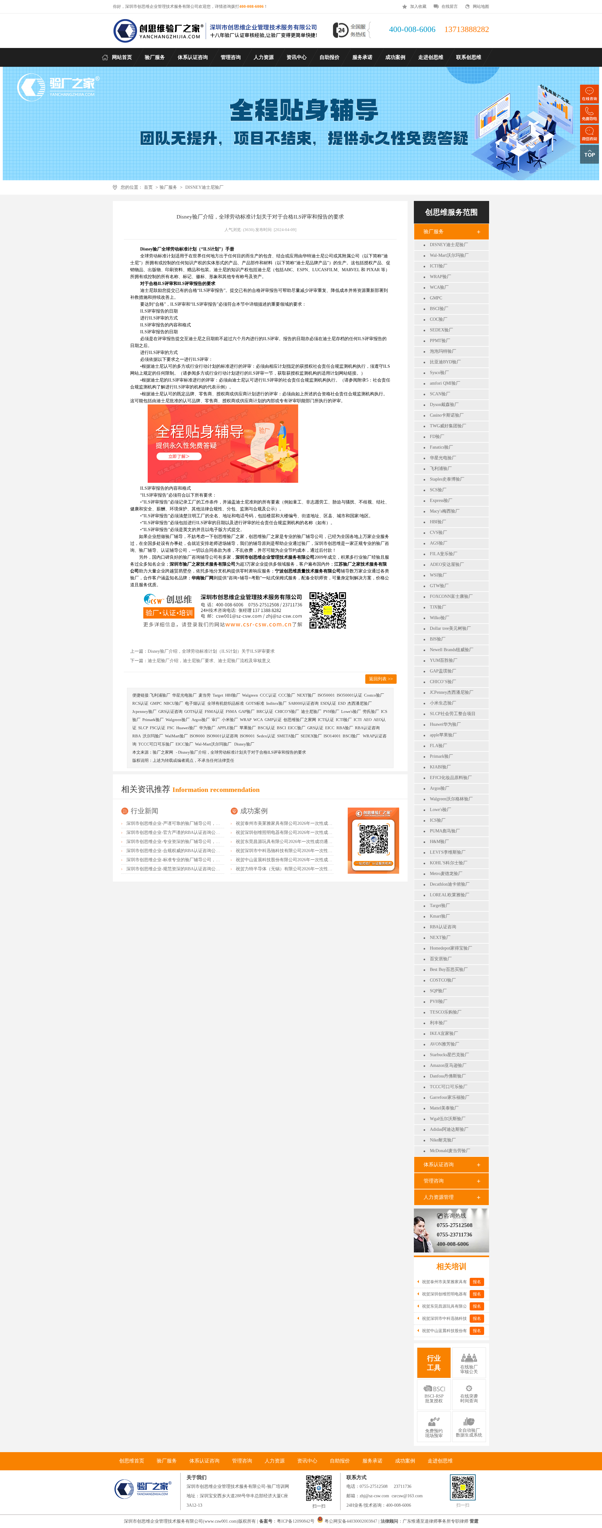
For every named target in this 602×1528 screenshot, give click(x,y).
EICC (330, 727)
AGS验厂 (438, 543)
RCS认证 (140, 703)
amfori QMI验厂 (445, 383)
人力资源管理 (439, 1197)
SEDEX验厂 (441, 330)
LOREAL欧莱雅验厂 (449, 895)
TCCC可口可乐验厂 (448, 1086)
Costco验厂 (374, 695)
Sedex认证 (266, 736)
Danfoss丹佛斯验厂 (448, 1076)
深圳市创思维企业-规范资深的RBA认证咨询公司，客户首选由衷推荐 (193, 869)
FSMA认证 (214, 711)
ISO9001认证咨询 (222, 736)
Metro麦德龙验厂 (446, 873)
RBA (136, 736)
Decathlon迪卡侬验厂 (450, 884)
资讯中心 (307, 1460)
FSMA (231, 711)
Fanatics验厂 (441, 447)
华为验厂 (207, 727)
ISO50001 (326, 695)
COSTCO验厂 (443, 980)
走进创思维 (440, 1460)
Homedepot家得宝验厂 (451, 948)
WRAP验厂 (440, 276)
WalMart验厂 (176, 736)
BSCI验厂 (439, 308)
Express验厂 (441, 500)
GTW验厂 (439, 585)
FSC (170, 727)
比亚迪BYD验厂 (445, 362)
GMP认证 (273, 719)
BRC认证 (264, 711)
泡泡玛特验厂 (443, 351)
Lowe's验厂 (440, 809)
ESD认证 (328, 703)
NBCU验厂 (173, 703)
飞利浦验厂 (441, 468)
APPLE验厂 (227, 727)
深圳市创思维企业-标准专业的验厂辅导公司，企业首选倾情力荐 (188, 859)
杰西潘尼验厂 (359, 703)
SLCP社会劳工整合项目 (453, 713)
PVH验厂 (438, 1001)
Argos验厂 (439, 788)
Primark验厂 (441, 756)
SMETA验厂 (288, 736)
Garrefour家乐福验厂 (449, 1097)
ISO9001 (247, 736)
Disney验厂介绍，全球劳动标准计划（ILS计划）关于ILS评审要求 (211, 651)
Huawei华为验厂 (445, 724)
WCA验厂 (439, 287)
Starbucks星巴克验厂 (449, 1054)
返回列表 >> (381, 679)
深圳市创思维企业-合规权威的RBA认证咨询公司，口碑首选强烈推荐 (193, 850)
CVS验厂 (438, 532)
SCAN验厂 (440, 394)
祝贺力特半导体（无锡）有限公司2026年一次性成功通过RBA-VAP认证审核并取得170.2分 (322, 869)
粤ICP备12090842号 (296, 1521)
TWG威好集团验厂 (448, 426)
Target (218, 695)
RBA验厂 (344, 727)
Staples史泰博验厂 (447, 479)
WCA (258, 719)
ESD (342, 703)
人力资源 (275, 1460)
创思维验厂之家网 (299, 719)
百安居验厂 (441, 958)
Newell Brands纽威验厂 (451, 649)
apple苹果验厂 (443, 735)
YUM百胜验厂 (443, 660)
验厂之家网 (163, 752)
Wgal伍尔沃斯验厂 (448, 1118)
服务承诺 (372, 1460)
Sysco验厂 (439, 372)
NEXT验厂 (440, 937)
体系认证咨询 (439, 1164)
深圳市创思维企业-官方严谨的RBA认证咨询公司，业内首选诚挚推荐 (193, 832)
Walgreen (250, 695)
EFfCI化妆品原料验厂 (451, 777)
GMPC (436, 298)
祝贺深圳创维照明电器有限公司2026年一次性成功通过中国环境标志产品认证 (310, 832)
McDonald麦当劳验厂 (450, 1150)
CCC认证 (268, 695)
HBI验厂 (438, 521)
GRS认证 (315, 727)
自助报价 (340, 1460)
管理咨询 (434, 1180)
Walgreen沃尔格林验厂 (451, 799)
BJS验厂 (438, 639)
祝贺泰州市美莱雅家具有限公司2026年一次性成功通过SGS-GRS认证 (302, 823)
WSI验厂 (438, 575)
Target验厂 (440, 905)
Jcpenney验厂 (144, 711)
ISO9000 (197, 736)
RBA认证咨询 (443, 927)
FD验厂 (437, 436)
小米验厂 (230, 719)
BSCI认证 (266, 727)
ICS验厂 (438, 820)
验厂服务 (168, 187)
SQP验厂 (438, 990)
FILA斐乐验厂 (443, 553)
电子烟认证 (195, 703)
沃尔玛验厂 (153, 736)
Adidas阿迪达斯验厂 (449, 1129)
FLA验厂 (438, 745)
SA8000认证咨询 (303, 703)
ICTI (358, 719)
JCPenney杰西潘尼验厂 (451, 692)
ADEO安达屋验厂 (447, 564)
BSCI (281, 727)
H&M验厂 (439, 841)
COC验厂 (438, 319)
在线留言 (449, 6)
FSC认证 (157, 727)
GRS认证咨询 (170, 711)
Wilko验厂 (439, 617)
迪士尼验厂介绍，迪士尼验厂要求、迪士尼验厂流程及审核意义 (209, 660)
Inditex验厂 (276, 703)
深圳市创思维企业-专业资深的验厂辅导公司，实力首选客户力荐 (188, 841)
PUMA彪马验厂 (445, 831)
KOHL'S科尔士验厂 (448, 863)
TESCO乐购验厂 (446, 1012)
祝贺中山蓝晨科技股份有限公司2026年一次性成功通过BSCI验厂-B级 (302, 859)
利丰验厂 (438, 1022)
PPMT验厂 (440, 340)
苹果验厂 (248, 727)
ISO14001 (332, 736)
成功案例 (254, 811)
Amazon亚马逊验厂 (448, 1065)
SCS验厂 (438, 489)
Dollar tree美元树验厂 (450, 628)
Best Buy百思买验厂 (449, 969)
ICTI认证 (326, 719)
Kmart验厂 (440, 916)
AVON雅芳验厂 (444, 1044)
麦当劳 (204, 695)
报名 (477, 1281)
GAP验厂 (247, 711)
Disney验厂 (244, 744)
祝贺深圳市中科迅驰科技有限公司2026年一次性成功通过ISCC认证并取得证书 (311, 850)
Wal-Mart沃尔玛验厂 (449, 255)
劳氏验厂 (371, 711)
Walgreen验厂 (178, 719)
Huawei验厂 (186, 727)
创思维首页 (131, 1460)
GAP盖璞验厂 (443, 671)
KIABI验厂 (440, 767)
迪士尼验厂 (311, 711)
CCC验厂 (286, 695)
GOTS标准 (255, 703)
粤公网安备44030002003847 (351, 1521)
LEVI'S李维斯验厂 (448, 852)
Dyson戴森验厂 (444, 404)
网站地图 (481, 6)
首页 (148, 187)
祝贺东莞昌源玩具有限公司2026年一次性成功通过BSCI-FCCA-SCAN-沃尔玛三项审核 (318, 841)
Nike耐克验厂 (443, 1140)
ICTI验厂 (438, 266)
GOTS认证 (193, 711)
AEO (367, 719)
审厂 (216, 719)
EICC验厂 (296, 727)
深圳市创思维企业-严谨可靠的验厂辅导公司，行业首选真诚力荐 (188, 823)
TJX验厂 (438, 607)
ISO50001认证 (349, 695)
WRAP (245, 719)
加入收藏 (418, 6)
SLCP (143, 727)
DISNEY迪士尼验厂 (204, 187)
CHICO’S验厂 (443, 681)
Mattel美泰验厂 (444, 1108)
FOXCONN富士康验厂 (451, 596)
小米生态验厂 (443, 703)
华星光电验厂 (443, 458)
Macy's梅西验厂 (445, 511)
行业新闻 (144, 811)
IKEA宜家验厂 (444, 1033)
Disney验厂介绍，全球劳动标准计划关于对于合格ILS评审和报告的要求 (242, 752)
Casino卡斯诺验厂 (447, 415)
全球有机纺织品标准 (225, 703)
